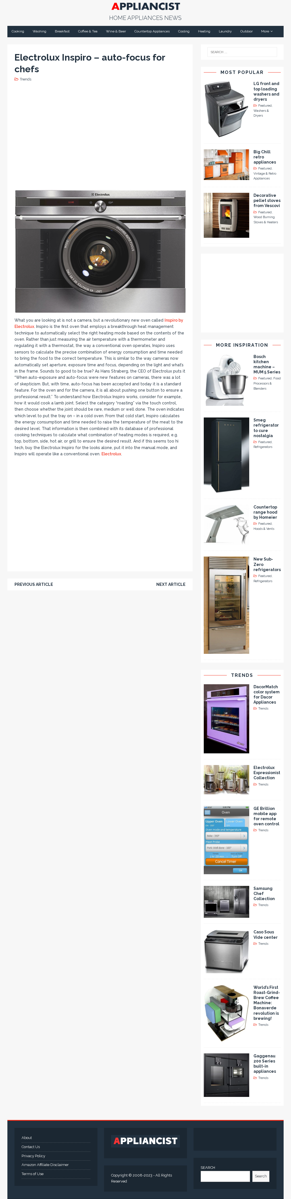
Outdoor (246, 31)
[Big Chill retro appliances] (226, 176)
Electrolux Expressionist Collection (266, 772)
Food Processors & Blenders (267, 383)
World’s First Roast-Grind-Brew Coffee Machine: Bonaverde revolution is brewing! (266, 1003)
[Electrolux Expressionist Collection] (226, 791)
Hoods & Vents (263, 529)
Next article (171, 584)
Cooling (184, 31)
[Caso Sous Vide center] (226, 970)
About (27, 1138)
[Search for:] (242, 52)
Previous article (33, 584)
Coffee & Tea (87, 31)
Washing (39, 31)
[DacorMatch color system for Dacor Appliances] (226, 750)
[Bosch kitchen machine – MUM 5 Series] (226, 402)
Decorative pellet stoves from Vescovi (266, 200)
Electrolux (111, 454)
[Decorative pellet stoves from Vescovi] (226, 234)
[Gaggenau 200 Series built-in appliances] (226, 1093)
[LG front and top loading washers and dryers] (226, 134)
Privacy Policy (33, 1156)
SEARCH (208, 1167)
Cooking (18, 31)
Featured (265, 106)
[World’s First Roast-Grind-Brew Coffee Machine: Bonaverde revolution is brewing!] (226, 1038)
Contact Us (31, 1147)
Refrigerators (262, 447)
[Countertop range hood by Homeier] (226, 541)
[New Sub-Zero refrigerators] (226, 650)
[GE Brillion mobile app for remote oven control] (226, 871)
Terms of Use (32, 1174)
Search (261, 1176)
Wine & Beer (116, 31)
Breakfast (62, 31)
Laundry (225, 31)
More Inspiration (242, 345)
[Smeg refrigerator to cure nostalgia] (226, 489)
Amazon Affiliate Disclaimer (45, 1165)
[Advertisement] (118, 135)
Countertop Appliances (152, 31)
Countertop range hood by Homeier (265, 512)
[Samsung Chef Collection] (226, 914)
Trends (25, 79)
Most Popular (242, 72)
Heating (204, 31)
